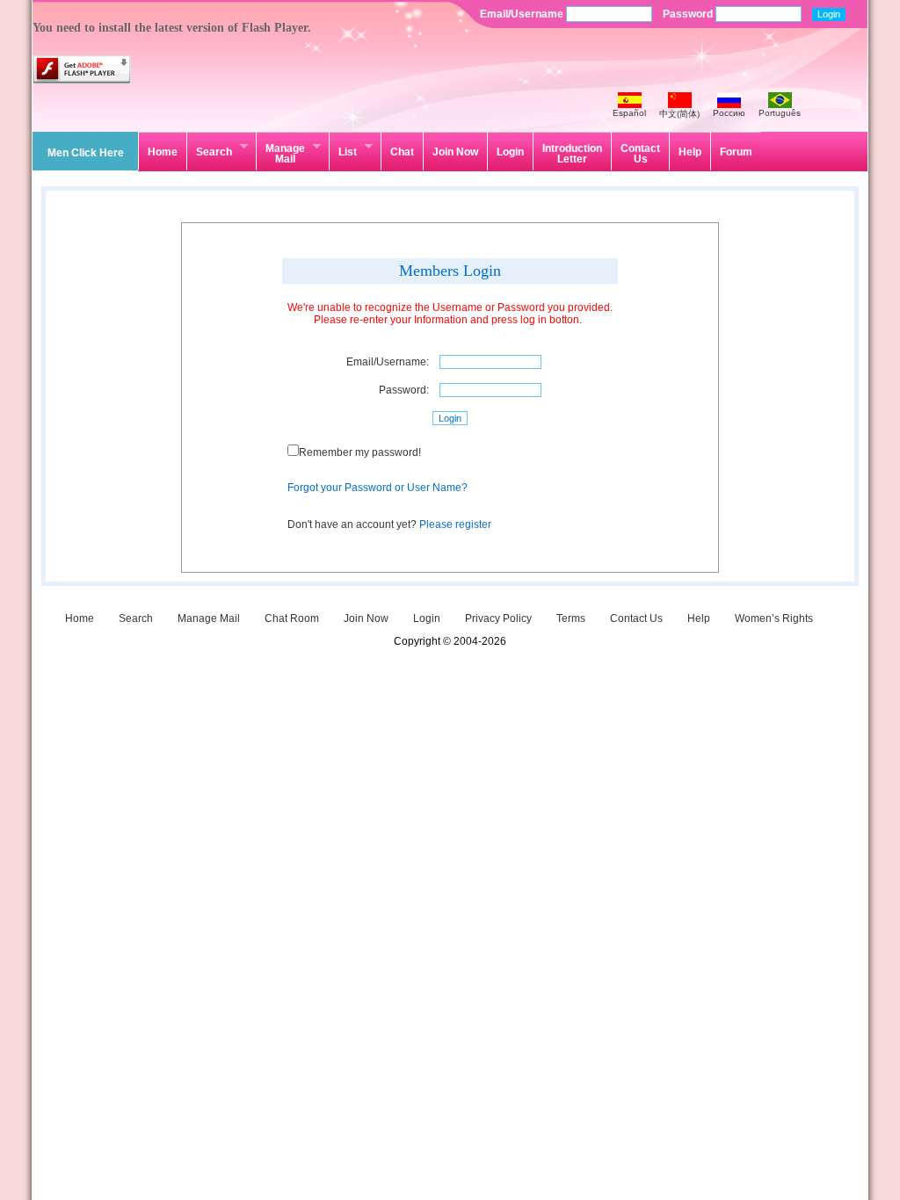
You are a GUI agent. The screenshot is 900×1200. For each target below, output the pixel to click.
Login (510, 152)
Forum (736, 152)
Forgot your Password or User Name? (377, 487)
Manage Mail (280, 153)
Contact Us (640, 153)
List (343, 149)
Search (209, 149)
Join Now (455, 152)
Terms (570, 618)
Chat (402, 152)
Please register (455, 524)
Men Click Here (85, 153)
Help (690, 152)
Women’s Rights (774, 618)
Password (689, 14)
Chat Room (292, 618)
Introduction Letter (572, 153)
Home (163, 152)
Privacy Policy (498, 618)
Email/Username (523, 14)
